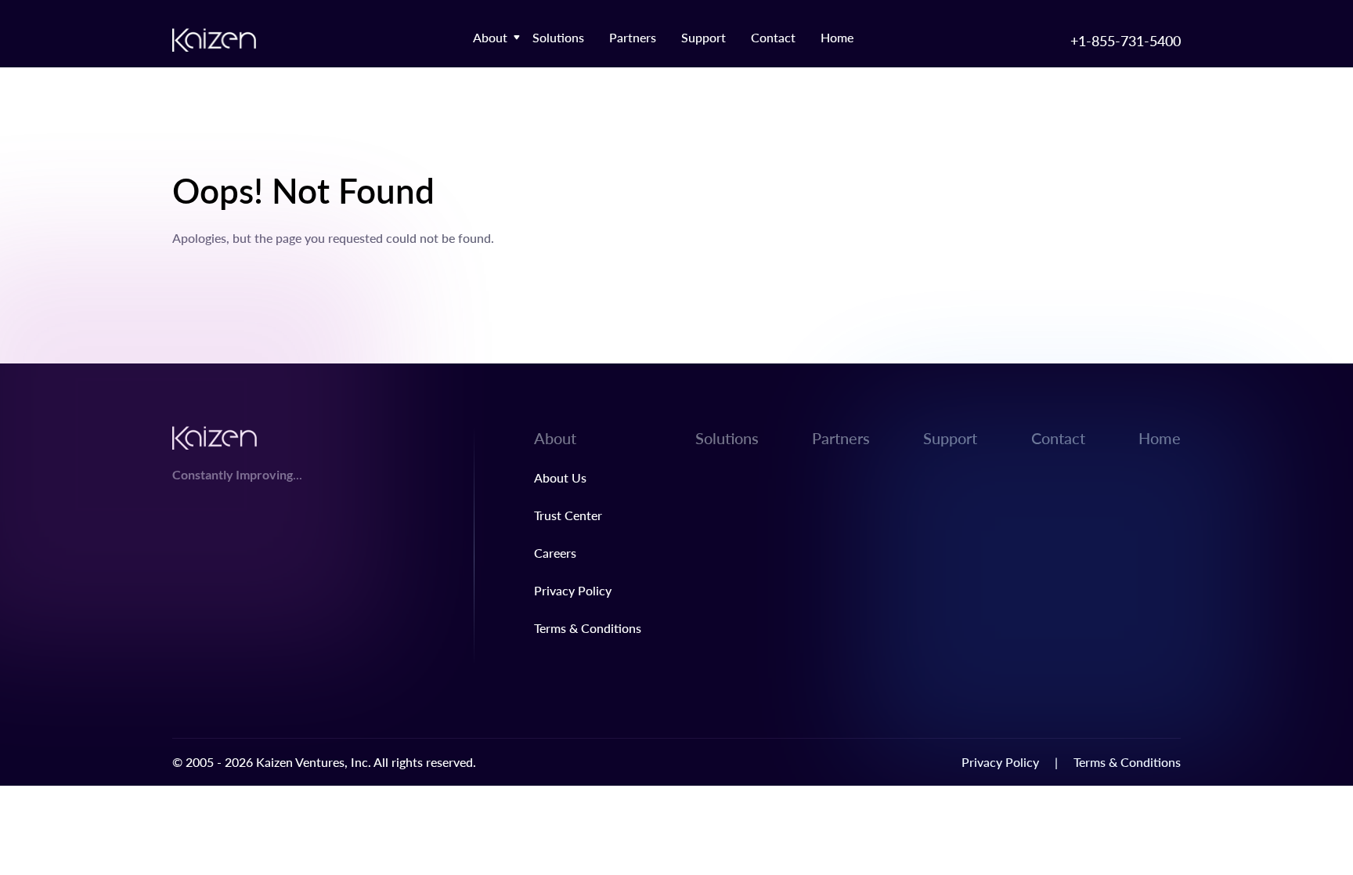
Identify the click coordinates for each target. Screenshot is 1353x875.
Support (703, 37)
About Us (560, 477)
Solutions (558, 37)
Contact (773, 37)
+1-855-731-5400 (1125, 40)
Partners (632, 37)
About (490, 37)
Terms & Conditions (587, 628)
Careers (555, 552)
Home (837, 37)
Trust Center (568, 515)
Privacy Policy (573, 590)
